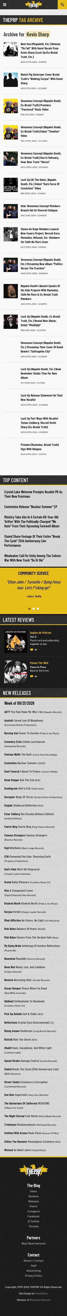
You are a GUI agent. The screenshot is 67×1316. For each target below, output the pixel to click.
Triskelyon (10, 1124)
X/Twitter (33, 1221)
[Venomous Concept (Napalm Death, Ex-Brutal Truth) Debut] (11, 132)
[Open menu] (4, 4)
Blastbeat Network (40, 1299)
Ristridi (8, 1039)
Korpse (8, 912)
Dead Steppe (11, 780)
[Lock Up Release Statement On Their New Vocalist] (11, 400)
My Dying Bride (12, 946)
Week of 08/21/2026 (19, 703)
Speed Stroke (12, 1061)
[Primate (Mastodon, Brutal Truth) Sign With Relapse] (11, 450)
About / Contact (34, 1260)
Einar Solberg (12, 814)
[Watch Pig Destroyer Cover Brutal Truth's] (11, 80)
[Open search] (62, 4)
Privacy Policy (33, 1275)
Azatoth (8, 720)
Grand (7, 882)
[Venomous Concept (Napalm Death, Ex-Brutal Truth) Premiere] (11, 106)
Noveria (8, 980)
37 (36, 649)
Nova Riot (9, 967)
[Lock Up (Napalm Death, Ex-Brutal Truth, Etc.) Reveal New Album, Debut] (11, 322)
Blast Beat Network (34, 1243)
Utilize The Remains (15, 1141)
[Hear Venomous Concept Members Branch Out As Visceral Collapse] (11, 211)
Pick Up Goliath (13, 1014)
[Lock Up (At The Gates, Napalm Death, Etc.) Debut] (11, 185)
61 (36, 676)
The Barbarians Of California (20, 1103)
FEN (6, 856)
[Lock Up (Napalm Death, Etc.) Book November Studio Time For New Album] (11, 374)
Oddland (9, 1001)
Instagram (33, 1211)
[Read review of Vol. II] (15, 641)
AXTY (7, 712)
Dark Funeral (11, 771)
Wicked (8, 1150)
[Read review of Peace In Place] (15, 671)
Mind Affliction (12, 920)
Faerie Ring (10, 827)
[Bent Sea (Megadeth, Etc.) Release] (11, 49)
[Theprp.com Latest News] (33, 1171)
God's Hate (10, 869)
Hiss (6, 890)
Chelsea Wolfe (12, 754)
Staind (8, 1069)
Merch (33, 1206)
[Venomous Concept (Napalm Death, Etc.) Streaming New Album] (11, 265)
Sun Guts (9, 1095)
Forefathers (41, 1293)
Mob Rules (10, 929)
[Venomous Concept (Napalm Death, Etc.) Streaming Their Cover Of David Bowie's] (11, 348)
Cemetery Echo (13, 742)
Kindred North (12, 903)
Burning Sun (11, 733)
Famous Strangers (14, 835)
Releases (33, 1201)
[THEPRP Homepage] (33, 4)
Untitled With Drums (16, 1133)
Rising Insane (12, 1031)
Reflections (10, 1022)
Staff (33, 1265)
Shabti (8, 1048)
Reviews (33, 1196)
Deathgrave (11, 788)
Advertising (33, 1270)
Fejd (6, 848)
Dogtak (8, 805)
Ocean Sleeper (12, 988)
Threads (34, 1226)
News (33, 1191)
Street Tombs (12, 1082)
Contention (10, 763)
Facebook (33, 1216)
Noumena (9, 958)
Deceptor (9, 797)
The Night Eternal (14, 1116)
